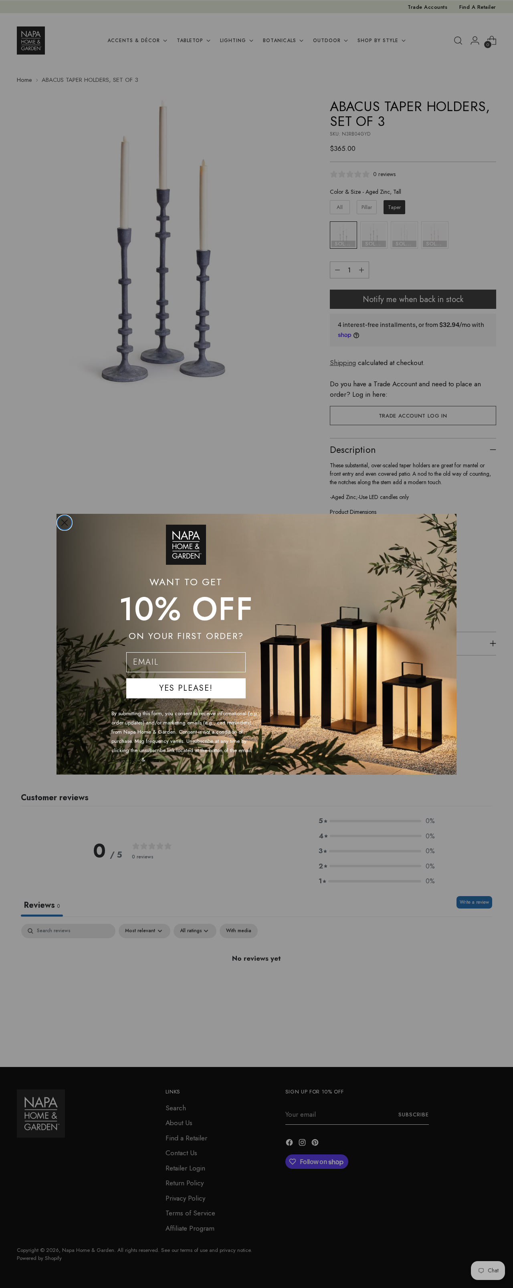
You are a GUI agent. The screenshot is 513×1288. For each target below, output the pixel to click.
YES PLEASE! (186, 688)
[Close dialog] (64, 522)
